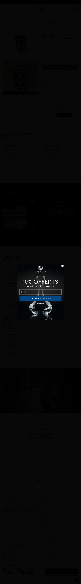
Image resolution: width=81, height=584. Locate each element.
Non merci (40, 303)
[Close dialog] (62, 266)
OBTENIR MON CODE (40, 298)
